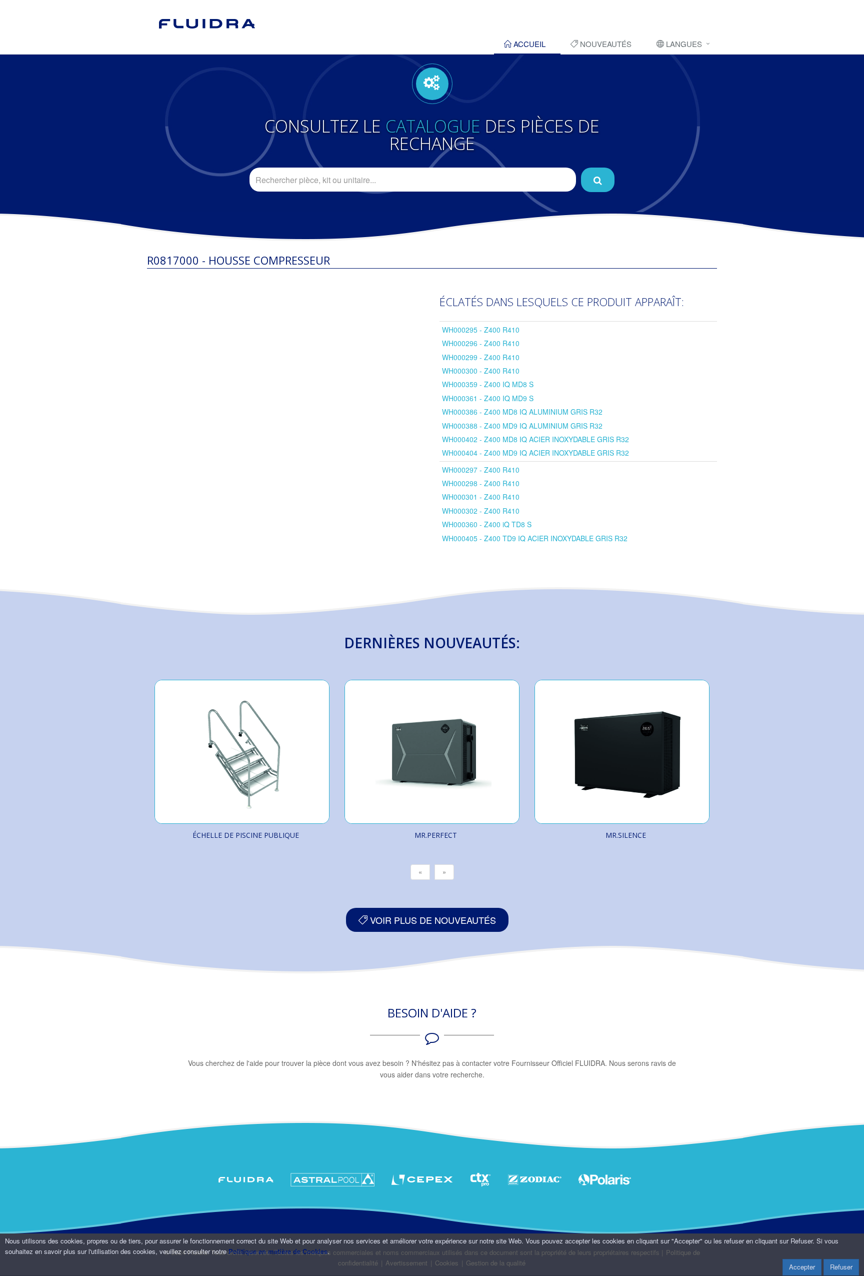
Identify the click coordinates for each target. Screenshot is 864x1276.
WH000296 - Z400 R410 (481, 343)
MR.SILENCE (626, 835)
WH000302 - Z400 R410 (481, 511)
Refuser (841, 1266)
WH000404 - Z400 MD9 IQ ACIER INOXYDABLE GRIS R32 (535, 453)
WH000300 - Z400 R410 (481, 371)
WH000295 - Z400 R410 (481, 330)
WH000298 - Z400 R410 (481, 483)
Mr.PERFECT (435, 835)
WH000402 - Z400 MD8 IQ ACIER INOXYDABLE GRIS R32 (535, 439)
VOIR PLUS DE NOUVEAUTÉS (432, 919)
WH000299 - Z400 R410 (481, 357)
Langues (683, 44)
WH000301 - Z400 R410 (481, 497)
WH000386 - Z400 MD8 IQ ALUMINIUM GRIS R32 (522, 412)
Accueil (529, 44)
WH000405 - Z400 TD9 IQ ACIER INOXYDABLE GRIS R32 (535, 538)
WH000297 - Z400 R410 (481, 470)
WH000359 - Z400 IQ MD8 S (488, 384)
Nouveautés (605, 44)
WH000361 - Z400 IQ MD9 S (488, 398)
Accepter (802, 1266)
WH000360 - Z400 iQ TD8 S (487, 524)
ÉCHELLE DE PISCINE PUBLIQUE (245, 835)
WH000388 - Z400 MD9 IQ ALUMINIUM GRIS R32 (522, 426)
